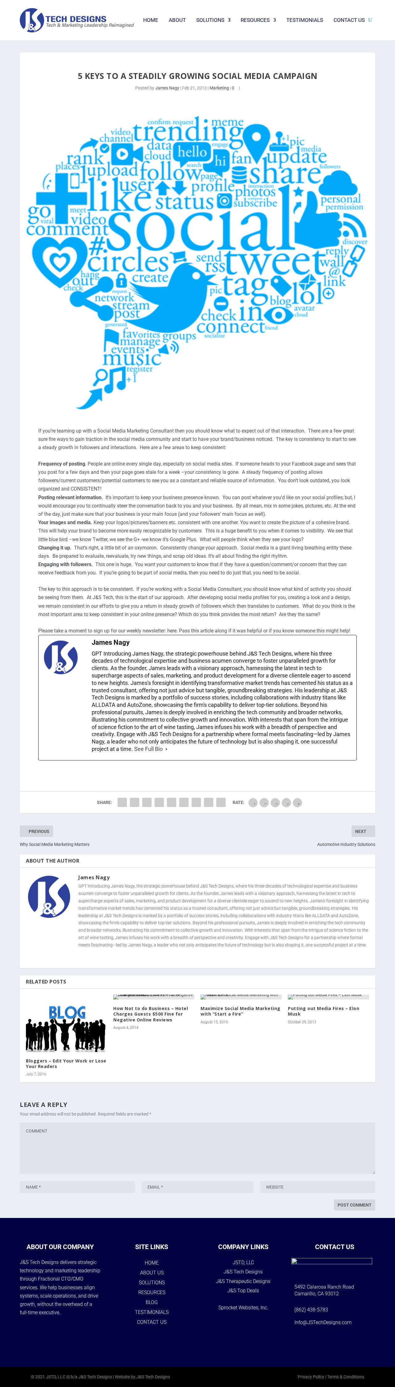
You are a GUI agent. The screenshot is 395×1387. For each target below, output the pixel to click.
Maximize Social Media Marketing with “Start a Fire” (241, 1011)
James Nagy (167, 87)
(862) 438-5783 (311, 1310)
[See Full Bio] (166, 749)
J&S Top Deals (243, 1291)
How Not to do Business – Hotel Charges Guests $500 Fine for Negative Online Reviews (150, 1013)
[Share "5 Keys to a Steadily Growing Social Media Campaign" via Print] (221, 802)
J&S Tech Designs (243, 1272)
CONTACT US (151, 1322)
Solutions (210, 20)
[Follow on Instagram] (327, 1341)
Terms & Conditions (345, 1376)
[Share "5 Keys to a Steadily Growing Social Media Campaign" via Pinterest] (159, 802)
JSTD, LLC (243, 1262)
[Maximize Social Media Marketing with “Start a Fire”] (241, 997)
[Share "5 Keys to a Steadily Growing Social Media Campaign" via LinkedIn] (171, 802)
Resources (255, 20)
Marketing (219, 87)
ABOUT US (152, 1273)
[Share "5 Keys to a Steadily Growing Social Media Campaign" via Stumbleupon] (196, 802)
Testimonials (304, 20)
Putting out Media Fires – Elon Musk (323, 1011)
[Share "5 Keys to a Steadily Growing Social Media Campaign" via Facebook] (122, 802)
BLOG (152, 1302)
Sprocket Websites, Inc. (243, 1307)
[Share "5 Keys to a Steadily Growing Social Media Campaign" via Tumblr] (147, 802)
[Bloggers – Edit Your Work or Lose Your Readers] (66, 1023)
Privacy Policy (311, 1376)
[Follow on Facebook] (311, 1341)
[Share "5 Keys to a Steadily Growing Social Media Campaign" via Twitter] (134, 802)
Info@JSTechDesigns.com (322, 1322)
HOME (152, 1263)
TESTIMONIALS (151, 1312)
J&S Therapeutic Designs (243, 1281)
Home (150, 20)
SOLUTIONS (152, 1283)
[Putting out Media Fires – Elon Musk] (328, 997)
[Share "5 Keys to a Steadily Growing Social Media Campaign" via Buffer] (184, 802)
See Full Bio (148, 749)
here (172, 631)
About (177, 20)
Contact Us (349, 20)
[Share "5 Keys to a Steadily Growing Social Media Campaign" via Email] (208, 802)
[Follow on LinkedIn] (359, 1341)
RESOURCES (151, 1292)
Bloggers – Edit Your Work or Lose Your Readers (66, 1063)
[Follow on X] (343, 1341)
